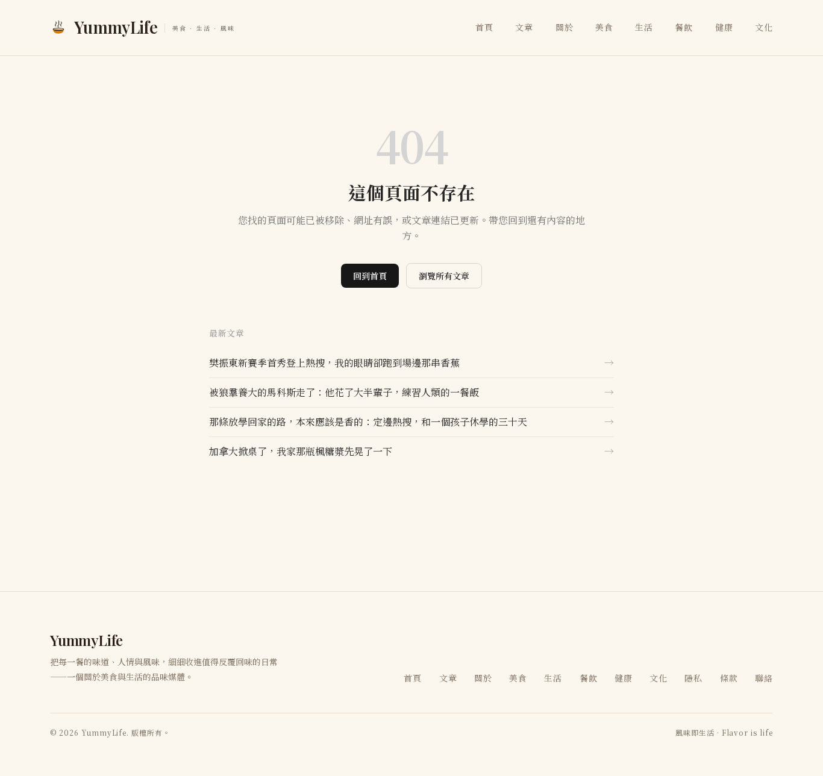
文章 (524, 27)
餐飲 (684, 27)
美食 (604, 27)
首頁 (484, 27)
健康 (724, 27)
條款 (729, 678)
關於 (564, 27)
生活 (644, 27)
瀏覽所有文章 (444, 276)
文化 (764, 27)
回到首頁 (370, 276)
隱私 (693, 678)
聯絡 (764, 678)
